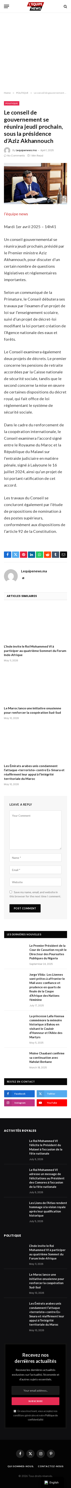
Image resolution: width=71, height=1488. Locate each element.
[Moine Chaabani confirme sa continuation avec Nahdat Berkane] (15, 1058)
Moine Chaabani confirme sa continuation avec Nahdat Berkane (46, 1057)
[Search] (65, 6)
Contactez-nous (51, 1466)
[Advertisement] (35, 52)
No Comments (16, 155)
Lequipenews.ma (26, 150)
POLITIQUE (12, 103)
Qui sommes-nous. (20, 1466)
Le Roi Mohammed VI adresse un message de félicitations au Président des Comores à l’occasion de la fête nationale (46, 1178)
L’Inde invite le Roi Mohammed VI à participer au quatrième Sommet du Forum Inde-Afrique (35, 650)
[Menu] (6, 6)
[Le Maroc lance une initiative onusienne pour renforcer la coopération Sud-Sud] (35, 685)
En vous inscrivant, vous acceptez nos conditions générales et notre (35, 1415)
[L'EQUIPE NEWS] (35, 6)
